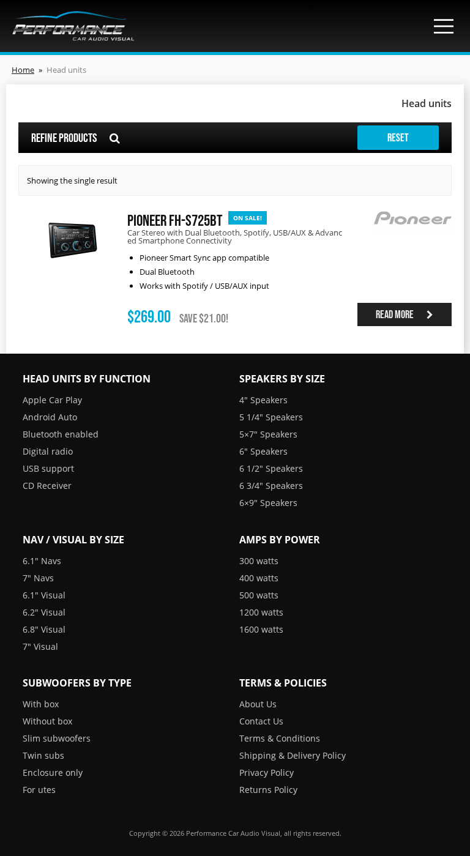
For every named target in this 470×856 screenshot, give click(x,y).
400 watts (258, 578)
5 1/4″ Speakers (271, 417)
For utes (39, 789)
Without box (47, 721)
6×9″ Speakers (268, 502)
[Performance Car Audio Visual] (73, 26)
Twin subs (43, 755)
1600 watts (261, 629)
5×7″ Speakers (268, 434)
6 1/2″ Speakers (271, 468)
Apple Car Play (52, 400)
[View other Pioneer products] (412, 238)
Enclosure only (53, 772)
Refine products (65, 137)
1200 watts (261, 612)
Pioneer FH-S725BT (174, 220)
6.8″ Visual (44, 629)
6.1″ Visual (44, 595)
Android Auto (50, 417)
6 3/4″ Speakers (271, 485)
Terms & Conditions (279, 738)
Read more (396, 314)
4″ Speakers (263, 400)
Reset (398, 138)
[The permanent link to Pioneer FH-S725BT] (73, 266)
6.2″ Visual (44, 612)
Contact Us (261, 721)
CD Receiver (47, 485)
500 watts (258, 595)
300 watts (258, 561)
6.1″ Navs (42, 561)
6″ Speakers (263, 451)
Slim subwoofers (57, 738)
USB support (48, 468)
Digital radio (48, 451)
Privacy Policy (266, 772)
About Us (258, 704)
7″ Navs (38, 578)
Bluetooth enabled (61, 434)
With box (41, 704)
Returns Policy (268, 789)
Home (23, 69)
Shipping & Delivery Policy (292, 755)
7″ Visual (40, 646)
